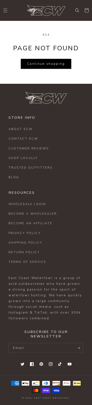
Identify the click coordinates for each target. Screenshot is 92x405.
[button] (5, 10)
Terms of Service (27, 262)
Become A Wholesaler (33, 214)
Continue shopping (46, 64)
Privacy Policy (25, 233)
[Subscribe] (78, 348)
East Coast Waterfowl (52, 398)
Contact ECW (23, 139)
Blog (14, 177)
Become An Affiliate (30, 223)
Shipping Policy (25, 243)
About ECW (21, 129)
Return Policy (24, 252)
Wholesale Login (27, 204)
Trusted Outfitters (31, 168)
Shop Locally (23, 158)
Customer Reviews (29, 148)
